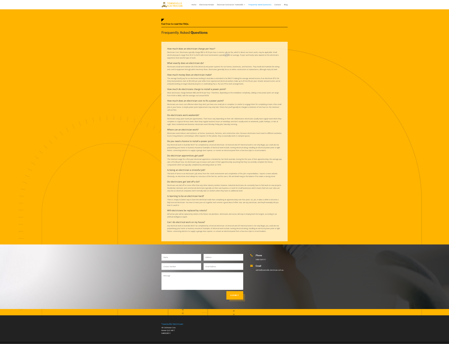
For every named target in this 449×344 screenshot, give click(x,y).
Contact (277, 5)
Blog (286, 5)
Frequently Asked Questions (259, 5)
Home (194, 5)
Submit (234, 295)
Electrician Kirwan (206, 5)
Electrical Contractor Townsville (230, 5)
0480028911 (166, 333)
